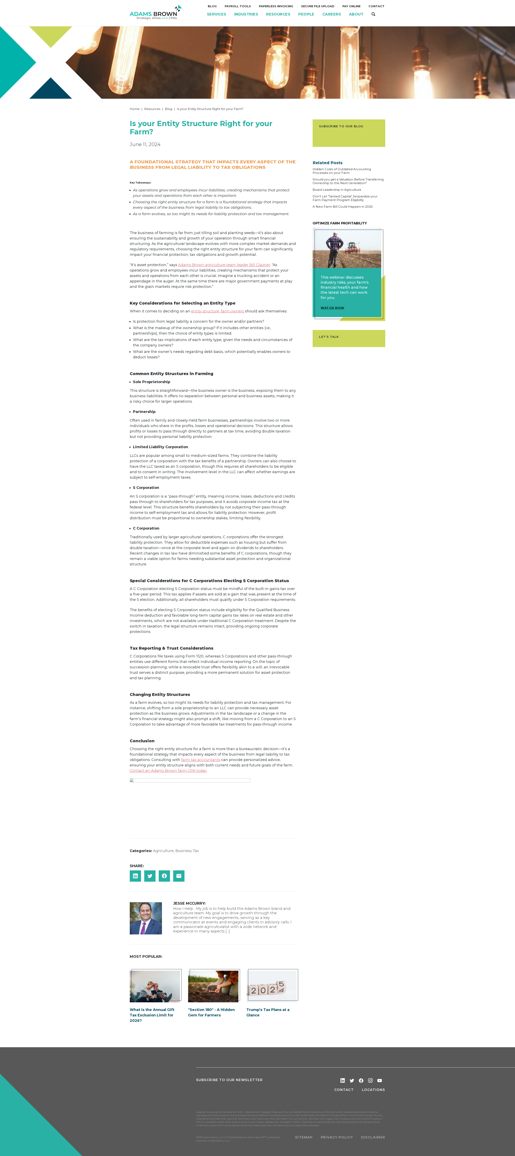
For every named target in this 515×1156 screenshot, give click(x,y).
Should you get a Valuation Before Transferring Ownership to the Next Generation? (348, 181)
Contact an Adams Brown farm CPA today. (168, 770)
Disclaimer (373, 1137)
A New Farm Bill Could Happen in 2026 (343, 206)
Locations (373, 1090)
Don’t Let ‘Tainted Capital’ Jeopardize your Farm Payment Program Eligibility (345, 198)
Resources (152, 109)
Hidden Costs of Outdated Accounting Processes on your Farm (342, 171)
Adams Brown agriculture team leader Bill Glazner (224, 265)
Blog (168, 109)
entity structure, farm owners (217, 311)
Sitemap (304, 1137)
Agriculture (163, 851)
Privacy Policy (337, 1137)
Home (135, 109)
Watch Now (332, 308)
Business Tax (187, 851)
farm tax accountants (200, 760)
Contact (344, 1090)
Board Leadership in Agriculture (337, 190)
